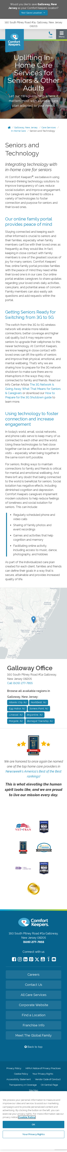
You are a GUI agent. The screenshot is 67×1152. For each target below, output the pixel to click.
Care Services (48, 127)
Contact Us (33, 985)
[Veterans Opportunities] (23, 831)
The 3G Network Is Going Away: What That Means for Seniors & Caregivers (33, 389)
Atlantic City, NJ (18, 702)
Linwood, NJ (16, 714)
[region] (33, 1120)
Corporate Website (33, 1005)
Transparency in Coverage (23, 1085)
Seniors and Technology (42, 131)
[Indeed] (48, 959)
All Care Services (33, 995)
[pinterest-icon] (31, 959)
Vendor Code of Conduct (48, 1079)
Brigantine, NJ (35, 714)
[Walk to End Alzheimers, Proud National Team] (23, 869)
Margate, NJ (16, 721)
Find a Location (33, 1015)
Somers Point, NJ (38, 708)
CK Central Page (49, 1085)
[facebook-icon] (14, 959)
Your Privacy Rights (42, 1073)
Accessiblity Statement (18, 1079)
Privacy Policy (13, 1068)
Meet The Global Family (33, 1035)
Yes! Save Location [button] (32, 12)
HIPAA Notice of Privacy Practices (43, 1068)
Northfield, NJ (38, 702)
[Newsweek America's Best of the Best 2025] (23, 853)
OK (33, 1124)
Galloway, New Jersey (26, 127)
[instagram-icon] (20, 959)
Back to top (35, 1046)
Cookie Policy (21, 1073)
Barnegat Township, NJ (40, 721)
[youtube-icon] (43, 959)
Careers (33, 974)
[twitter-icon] (37, 959)
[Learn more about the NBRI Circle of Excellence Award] (33, 894)
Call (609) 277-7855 (20, 683)
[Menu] (61, 35)
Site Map (33, 1090)
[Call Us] (50, 35)
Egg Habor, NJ (17, 708)
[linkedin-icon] (25, 959)
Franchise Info (33, 1025)
